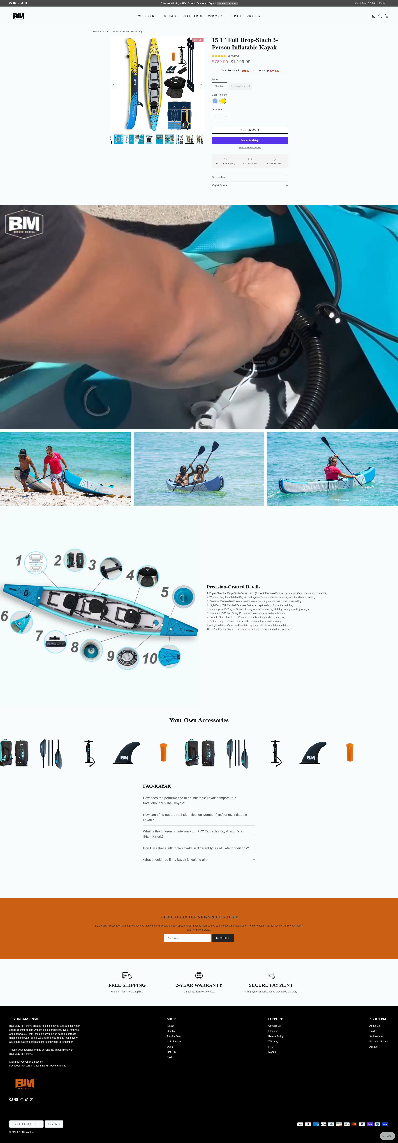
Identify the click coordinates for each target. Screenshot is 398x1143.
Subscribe (199, 586)
